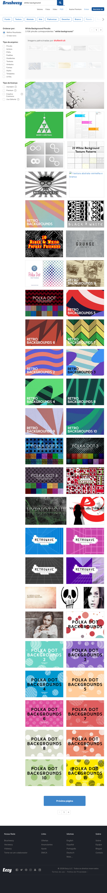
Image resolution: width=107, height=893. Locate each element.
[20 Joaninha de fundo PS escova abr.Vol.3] (85, 480)
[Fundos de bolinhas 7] (85, 713)
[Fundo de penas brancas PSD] (44, 95)
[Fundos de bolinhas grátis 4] (44, 480)
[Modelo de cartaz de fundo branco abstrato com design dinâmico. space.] (95, 48)
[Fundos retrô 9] (44, 421)
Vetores (40, 9)
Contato (99, 852)
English (70, 840)
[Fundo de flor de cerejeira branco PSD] (85, 95)
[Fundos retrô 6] (44, 332)
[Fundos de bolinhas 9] (85, 743)
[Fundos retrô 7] (85, 332)
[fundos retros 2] (44, 362)
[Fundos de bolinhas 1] (85, 624)
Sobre (98, 840)
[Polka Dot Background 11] (85, 772)
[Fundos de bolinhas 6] (44, 713)
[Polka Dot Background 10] (44, 772)
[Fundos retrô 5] (85, 303)
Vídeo (55, 9)
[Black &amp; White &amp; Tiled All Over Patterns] (85, 214)
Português (71, 848)
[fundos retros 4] (44, 391)
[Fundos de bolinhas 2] (44, 654)
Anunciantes (47, 844)
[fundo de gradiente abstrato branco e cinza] (49, 48)
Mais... (70, 856)
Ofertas (44, 840)
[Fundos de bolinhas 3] (85, 654)
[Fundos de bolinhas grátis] (44, 303)
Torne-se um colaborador (15, 852)
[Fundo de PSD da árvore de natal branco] (44, 125)
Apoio (44, 848)
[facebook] (17, 870)
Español (70, 844)
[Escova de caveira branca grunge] (70, 598)
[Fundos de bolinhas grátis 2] (44, 451)
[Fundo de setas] (86, 511)
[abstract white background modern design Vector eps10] (49, 65)
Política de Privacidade (77, 872)
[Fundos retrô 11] (85, 273)
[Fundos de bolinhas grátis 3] (85, 451)
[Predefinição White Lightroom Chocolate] (44, 624)
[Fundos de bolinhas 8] (44, 743)
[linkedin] (40, 870)
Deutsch (70, 852)
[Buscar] (60, 2)
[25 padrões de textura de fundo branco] (85, 155)
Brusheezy (9, 840)
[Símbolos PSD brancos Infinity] (45, 155)
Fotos (48, 9)
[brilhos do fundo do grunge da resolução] (85, 243)
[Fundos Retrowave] (44, 541)
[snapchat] (35, 870)
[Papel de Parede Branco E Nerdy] (45, 184)
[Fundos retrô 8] (85, 391)
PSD (61, 9)
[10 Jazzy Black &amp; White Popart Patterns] (44, 243)
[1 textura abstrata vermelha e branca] (86, 184)
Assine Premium (75, 9)
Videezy (8, 848)
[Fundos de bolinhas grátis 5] (44, 273)
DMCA (44, 852)
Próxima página (64, 800)
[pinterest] (26, 870)
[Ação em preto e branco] (94, 598)
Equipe (99, 844)
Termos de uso (58, 872)
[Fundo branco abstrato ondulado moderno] (80, 65)
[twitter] (21, 870)
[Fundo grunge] (46, 511)
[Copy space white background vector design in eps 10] (95, 65)
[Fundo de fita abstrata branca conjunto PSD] (85, 125)
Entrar (86, 9)
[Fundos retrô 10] (85, 421)
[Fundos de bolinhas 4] (44, 684)
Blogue (99, 848)
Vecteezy (8, 844)
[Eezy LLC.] (7, 869)
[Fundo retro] (44, 214)
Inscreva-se (98, 9)
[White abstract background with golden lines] (34, 66)
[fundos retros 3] (85, 362)
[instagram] (30, 870)
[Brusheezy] (12, 3)
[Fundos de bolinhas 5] (85, 684)
